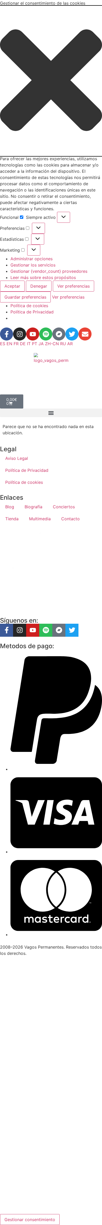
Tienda (12, 518)
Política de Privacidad (32, 311)
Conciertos (64, 506)
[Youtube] (32, 334)
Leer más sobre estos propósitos (43, 277)
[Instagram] (19, 334)
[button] (51, 81)
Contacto (70, 518)
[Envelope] (85, 334)
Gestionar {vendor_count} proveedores (48, 271)
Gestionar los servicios (32, 265)
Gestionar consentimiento (29, 1219)
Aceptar (12, 286)
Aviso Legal (16, 458)
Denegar (38, 286)
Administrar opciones (31, 258)
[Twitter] (71, 334)
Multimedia (40, 518)
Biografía (33, 506)
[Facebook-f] (6, 334)
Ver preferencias (73, 286)
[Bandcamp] (58, 334)
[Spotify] (45, 334)
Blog (9, 506)
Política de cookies (29, 305)
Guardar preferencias (25, 297)
